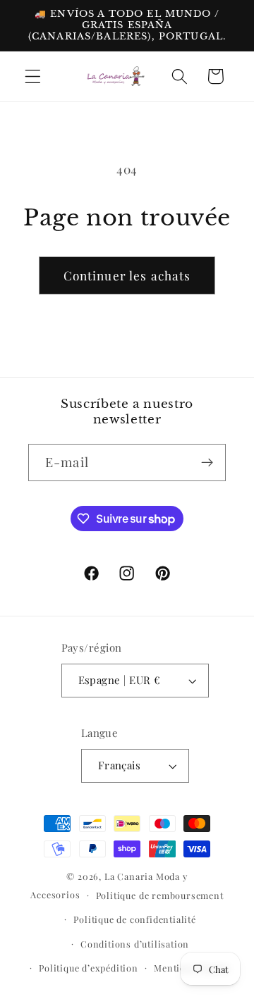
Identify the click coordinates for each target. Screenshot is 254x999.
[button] (33, 76)
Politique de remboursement (160, 895)
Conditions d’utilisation (134, 944)
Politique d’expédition (88, 968)
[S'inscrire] (207, 463)
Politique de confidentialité (134, 919)
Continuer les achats (127, 275)
